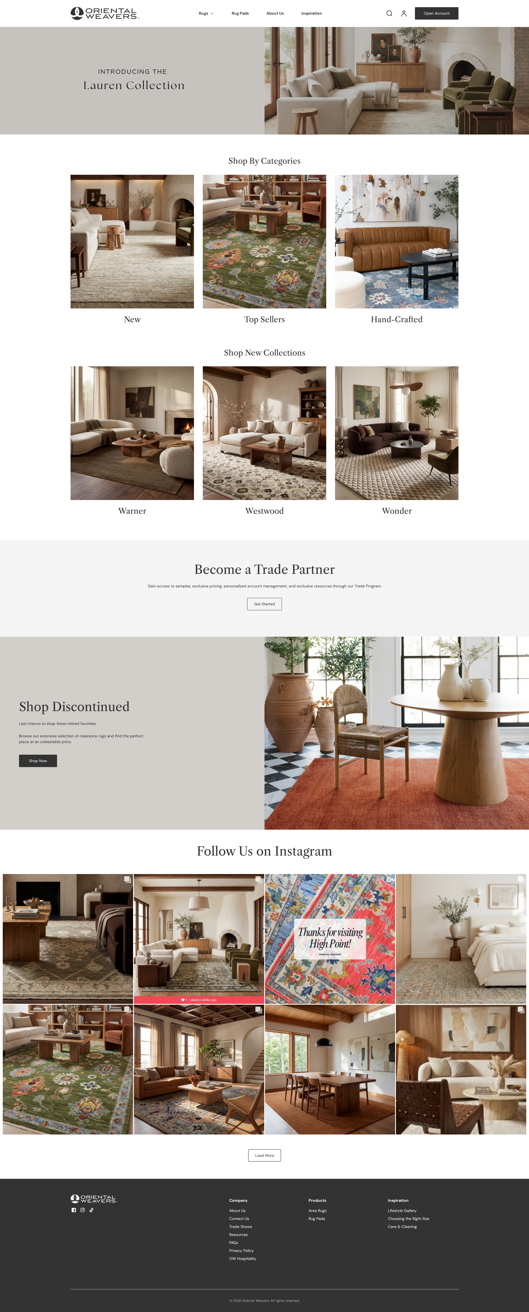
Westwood (264, 511)
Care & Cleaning (402, 1226)
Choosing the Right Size (408, 1218)
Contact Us (239, 1218)
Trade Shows (240, 1226)
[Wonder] (396, 433)
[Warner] (132, 433)
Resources (238, 1234)
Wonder (397, 511)
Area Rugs (317, 1210)
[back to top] (520, 1303)
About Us (275, 13)
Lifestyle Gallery (402, 1210)
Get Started (264, 603)
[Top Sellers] (264, 241)
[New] (132, 241)
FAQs (233, 1242)
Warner (132, 511)
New (132, 319)
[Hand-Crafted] (396, 241)
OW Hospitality (242, 1258)
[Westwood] (264, 433)
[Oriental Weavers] (105, 1198)
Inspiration (311, 13)
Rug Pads (240, 13)
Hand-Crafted (397, 319)
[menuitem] (206, 13)
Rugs (203, 13)
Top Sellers (264, 319)
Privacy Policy (241, 1250)
